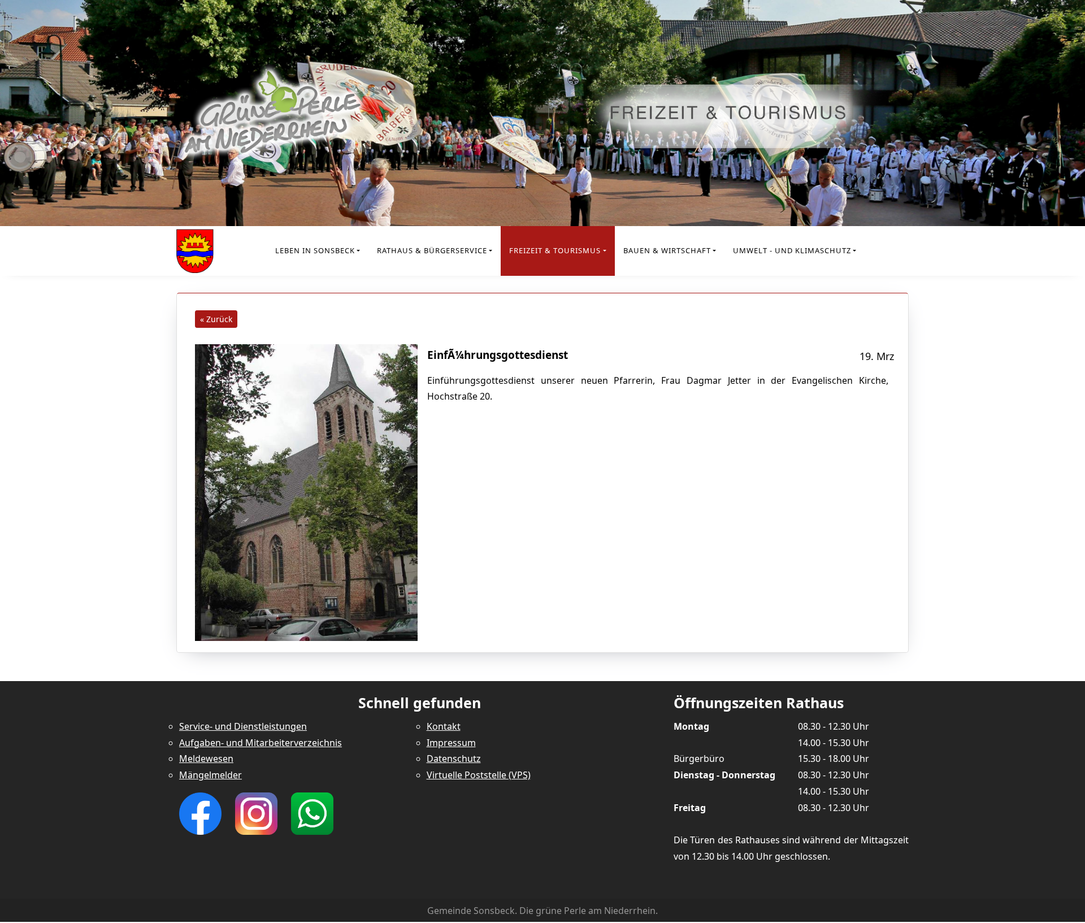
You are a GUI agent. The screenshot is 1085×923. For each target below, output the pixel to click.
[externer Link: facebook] (200, 813)
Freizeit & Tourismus (555, 250)
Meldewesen (206, 758)
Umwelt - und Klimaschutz (792, 250)
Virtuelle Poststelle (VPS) (479, 775)
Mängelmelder (210, 775)
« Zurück (216, 319)
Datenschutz (454, 758)
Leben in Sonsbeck (315, 250)
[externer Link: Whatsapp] (312, 813)
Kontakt (444, 726)
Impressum (451, 742)
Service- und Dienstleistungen (243, 726)
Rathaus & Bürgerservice (432, 250)
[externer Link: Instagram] (256, 813)
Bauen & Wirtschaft (667, 250)
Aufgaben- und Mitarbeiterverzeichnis (260, 742)
